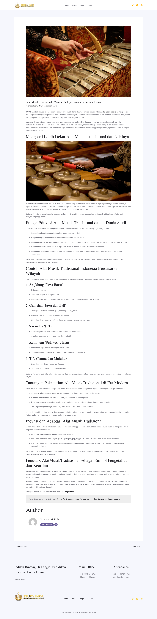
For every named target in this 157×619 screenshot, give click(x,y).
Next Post (137, 546)
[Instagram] (142, 5)
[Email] (56, 524)
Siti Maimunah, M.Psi (49, 519)
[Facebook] (137, 5)
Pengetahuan (32, 106)
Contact (89, 5)
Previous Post (21, 546)
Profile (74, 5)
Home (67, 5)
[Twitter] (133, 5)
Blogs (82, 5)
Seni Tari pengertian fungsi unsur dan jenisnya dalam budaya (88, 499)
